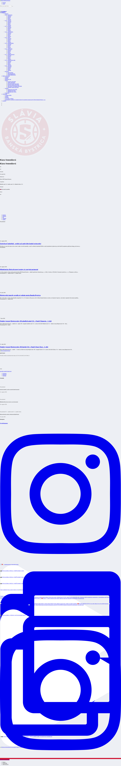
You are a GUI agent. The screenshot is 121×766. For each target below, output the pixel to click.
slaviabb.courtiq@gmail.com (5, 371)
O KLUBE (5, 94)
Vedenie (6, 96)
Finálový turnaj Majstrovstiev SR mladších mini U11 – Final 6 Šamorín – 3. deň (25, 321)
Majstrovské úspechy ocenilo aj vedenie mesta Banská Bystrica (20, 295)
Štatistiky (4, 216)
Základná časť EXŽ (12, 90)
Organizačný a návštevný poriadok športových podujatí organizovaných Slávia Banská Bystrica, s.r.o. (25, 99)
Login (4, 3)
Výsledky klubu (8, 95)
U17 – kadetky (8, 26)
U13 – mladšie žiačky (9, 43)
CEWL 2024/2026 (11, 82)
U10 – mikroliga (8, 65)
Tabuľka (9, 19)
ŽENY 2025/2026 (6, 76)
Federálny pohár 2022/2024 (13, 87)
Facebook (4, 373)
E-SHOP (4, 100)
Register (4, 2)
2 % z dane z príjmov (9, 98)
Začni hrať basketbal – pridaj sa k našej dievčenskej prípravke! (20, 243)
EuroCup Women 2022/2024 (13, 85)
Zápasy (9, 18)
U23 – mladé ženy (8, 14)
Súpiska (9, 17)
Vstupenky (7, 92)
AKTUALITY (6, 764)
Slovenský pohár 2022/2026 (13, 83)
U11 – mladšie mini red (9, 54)
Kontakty (7, 97)
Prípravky (7, 71)
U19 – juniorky (8, 20)
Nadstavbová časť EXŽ (12, 89)
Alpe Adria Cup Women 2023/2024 (15, 86)
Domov (4, 762)
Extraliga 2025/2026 (12, 81)
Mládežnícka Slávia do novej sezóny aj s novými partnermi (19, 269)
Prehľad (6, 13)
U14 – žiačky (7, 37)
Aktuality (9, 16)
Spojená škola (10, 72)
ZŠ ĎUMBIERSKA (12, 74)
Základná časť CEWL (12, 91)
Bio (3, 217)
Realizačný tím (8, 79)
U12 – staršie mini (8, 48)
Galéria (4, 219)
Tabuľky (7, 88)
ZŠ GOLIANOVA (11, 73)
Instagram (4, 374)
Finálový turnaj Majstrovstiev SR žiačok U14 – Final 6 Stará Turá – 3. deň (24, 347)
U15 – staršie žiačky (9, 31)
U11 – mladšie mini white (10, 60)
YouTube (4, 375)
